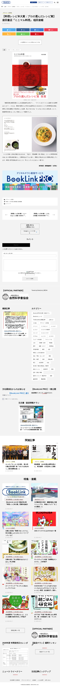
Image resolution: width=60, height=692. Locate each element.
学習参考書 (36, 350)
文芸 (49, 350)
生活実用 (41, 364)
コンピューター (45, 334)
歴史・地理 (36, 360)
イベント (35, 327)
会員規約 (34, 682)
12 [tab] (22, 328)
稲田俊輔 (20, 201)
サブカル (35, 337)
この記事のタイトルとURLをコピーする (30, 42)
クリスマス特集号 (45, 331)
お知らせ (51, 321)
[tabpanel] (15, 326)
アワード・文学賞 (9, 199)
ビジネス (51, 337)
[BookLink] (6, 2)
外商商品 (51, 347)
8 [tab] (16, 328)
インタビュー (44, 327)
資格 (51, 377)
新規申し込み (33, 2)
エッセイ (53, 327)
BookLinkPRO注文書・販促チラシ (41, 314)
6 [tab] (14, 328)
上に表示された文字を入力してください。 (30, 273)
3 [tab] (9, 328)
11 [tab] (21, 328)
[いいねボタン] (4, 50)
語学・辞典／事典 (37, 373)
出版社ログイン (49, 2)
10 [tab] (19, 328)
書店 (50, 357)
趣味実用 (35, 380)
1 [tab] (7, 328)
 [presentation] (57, 444)
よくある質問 (40, 682)
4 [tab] (11, 328)
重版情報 (43, 380)
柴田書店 (16, 201)
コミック (35, 334)
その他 (34, 324)
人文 (34, 344)
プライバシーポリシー (26, 682)
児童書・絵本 (42, 344)
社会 (48, 364)
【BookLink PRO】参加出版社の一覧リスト (25, 394)
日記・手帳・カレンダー (39, 357)
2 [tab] (8, 328)
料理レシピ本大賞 (9, 201)
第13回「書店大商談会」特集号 (41, 367)
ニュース (43, 337)
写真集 (50, 344)
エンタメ (35, 331)
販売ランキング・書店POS (39, 377)
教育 (43, 350)
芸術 (52, 370)
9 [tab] (18, 328)
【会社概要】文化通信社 (15, 682)
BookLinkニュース (37, 317)
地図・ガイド (42, 347)
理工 (34, 364)
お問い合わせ (47, 682)
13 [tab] (23, 328)
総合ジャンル (36, 370)
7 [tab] (15, 328)
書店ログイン (41, 2)
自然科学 (45, 370)
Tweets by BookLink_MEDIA (39, 290)
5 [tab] (12, 328)
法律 (43, 360)
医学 (34, 347)
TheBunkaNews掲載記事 (39, 321)
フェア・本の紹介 (37, 340)
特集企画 (50, 360)
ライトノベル (48, 340)
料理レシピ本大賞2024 (38, 354)
